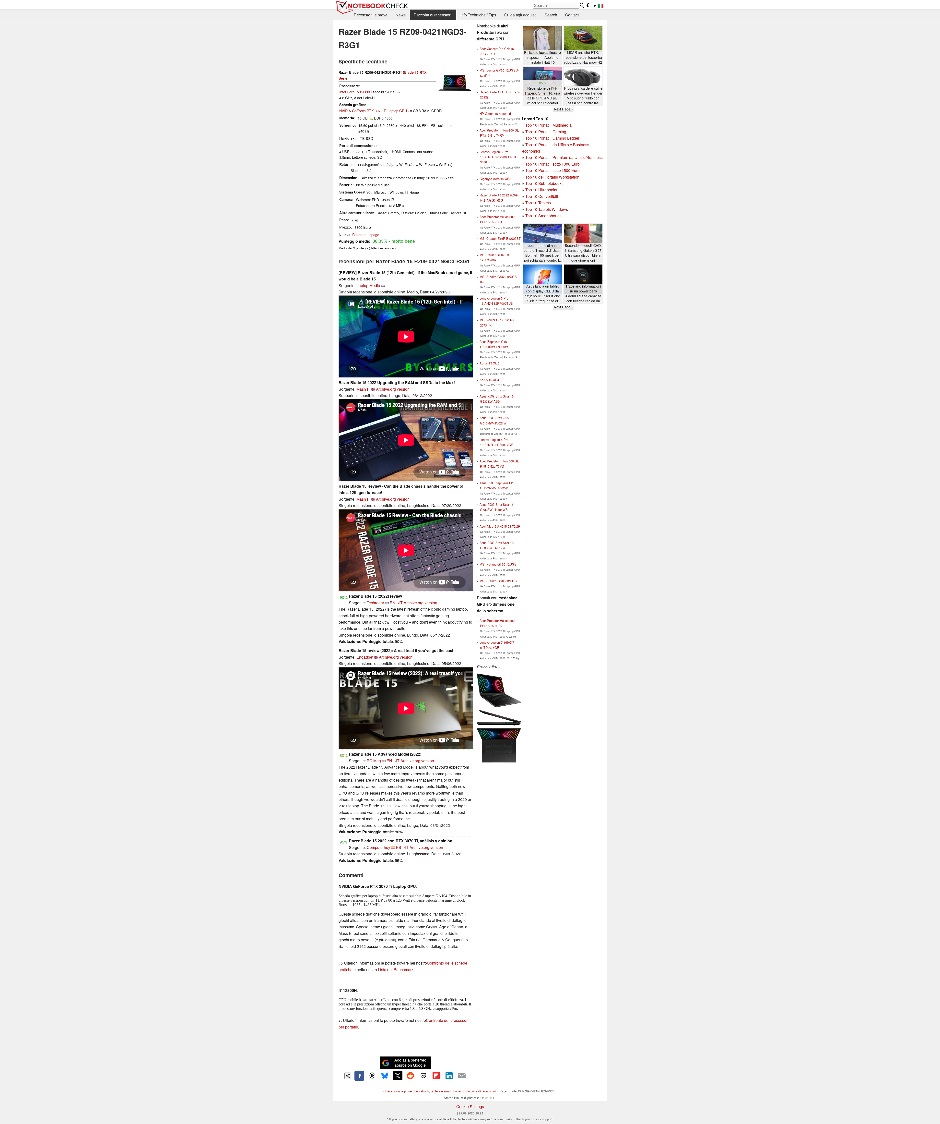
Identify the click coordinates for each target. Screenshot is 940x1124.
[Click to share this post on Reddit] (410, 1075)
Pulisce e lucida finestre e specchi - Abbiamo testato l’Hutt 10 (542, 57)
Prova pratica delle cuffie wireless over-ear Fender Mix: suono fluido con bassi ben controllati (583, 95)
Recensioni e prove (371, 15)
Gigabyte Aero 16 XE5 (495, 178)
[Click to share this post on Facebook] (359, 1075)
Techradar (375, 602)
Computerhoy (378, 847)
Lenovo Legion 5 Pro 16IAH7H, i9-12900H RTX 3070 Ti (498, 156)
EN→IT (396, 602)
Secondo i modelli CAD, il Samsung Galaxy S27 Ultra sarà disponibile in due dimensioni (583, 253)
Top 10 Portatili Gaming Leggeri (552, 138)
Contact (572, 15)
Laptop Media (368, 285)
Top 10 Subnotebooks (544, 183)
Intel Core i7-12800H (355, 91)
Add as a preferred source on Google (410, 1062)
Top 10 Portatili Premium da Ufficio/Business (564, 157)
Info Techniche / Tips (478, 15)
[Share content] (347, 1076)
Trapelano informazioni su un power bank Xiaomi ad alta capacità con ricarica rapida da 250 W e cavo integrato (583, 293)
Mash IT (363, 389)
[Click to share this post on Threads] (372, 1075)
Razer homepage (365, 234)
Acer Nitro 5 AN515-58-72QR (500, 526)
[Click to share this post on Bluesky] (384, 1075)
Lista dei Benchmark (395, 969)
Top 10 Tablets (538, 202)
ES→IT (402, 847)
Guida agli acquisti (520, 15)
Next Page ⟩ (563, 109)
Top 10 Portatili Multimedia (548, 125)
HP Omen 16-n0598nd (495, 113)
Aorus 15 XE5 (489, 363)
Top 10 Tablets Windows (546, 209)
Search (551, 15)
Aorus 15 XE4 (489, 379)
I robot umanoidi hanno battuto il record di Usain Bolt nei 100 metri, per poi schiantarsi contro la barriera (542, 253)
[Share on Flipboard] (436, 1075)
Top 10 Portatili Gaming (545, 131)
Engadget (364, 657)
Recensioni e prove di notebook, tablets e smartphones (423, 1091)
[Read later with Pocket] (423, 1075)
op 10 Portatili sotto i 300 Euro (554, 164)
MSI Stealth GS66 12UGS (498, 581)
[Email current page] (461, 1075)
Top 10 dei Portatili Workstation (552, 177)
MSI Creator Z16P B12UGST (500, 238)
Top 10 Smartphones (543, 215)
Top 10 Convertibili (541, 196)
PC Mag (374, 760)
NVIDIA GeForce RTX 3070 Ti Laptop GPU (373, 110)
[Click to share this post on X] (397, 1075)
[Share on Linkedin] (449, 1075)
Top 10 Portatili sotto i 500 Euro (552, 170)
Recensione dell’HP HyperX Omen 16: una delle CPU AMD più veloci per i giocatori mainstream (542, 96)
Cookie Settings (470, 1106)
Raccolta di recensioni (433, 15)
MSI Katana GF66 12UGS (498, 564)
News (401, 15)
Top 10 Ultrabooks (541, 190)
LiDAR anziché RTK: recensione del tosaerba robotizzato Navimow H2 (583, 57)
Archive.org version (393, 389)
